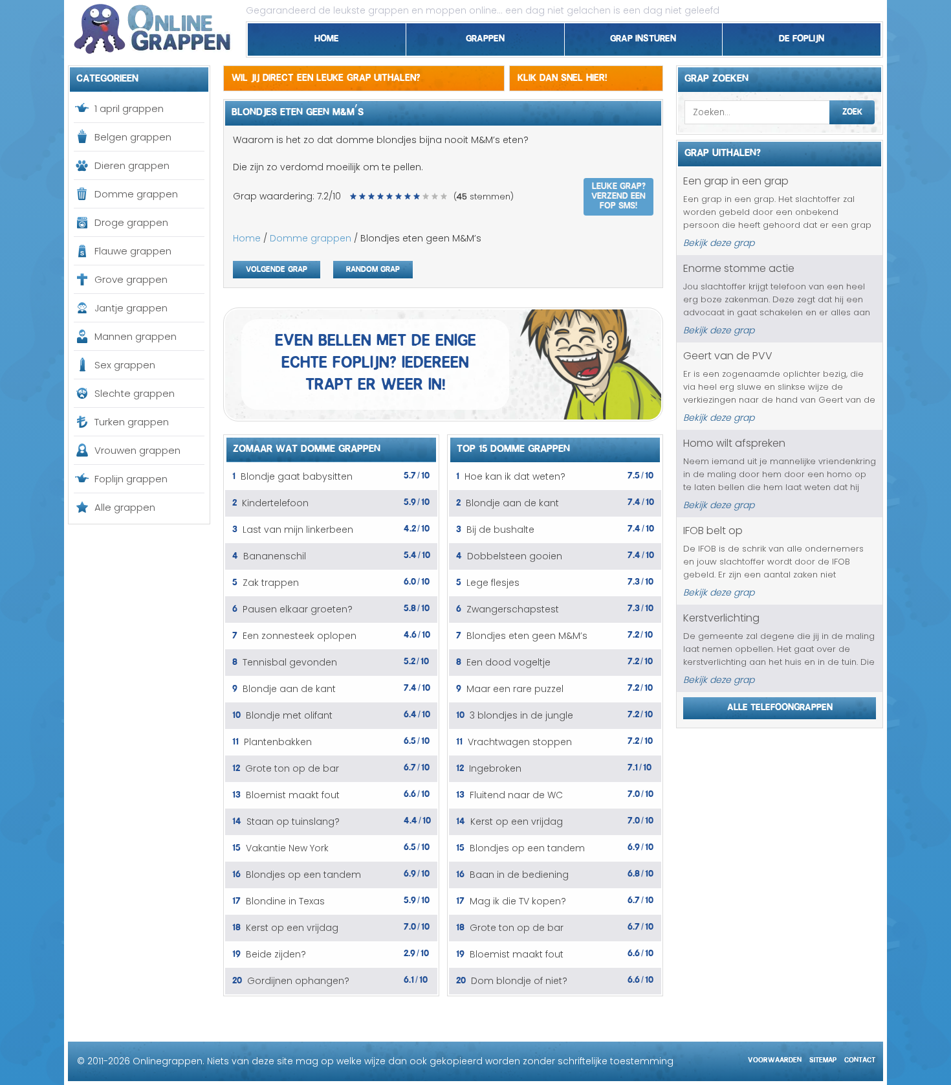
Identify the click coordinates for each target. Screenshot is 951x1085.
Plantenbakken (278, 741)
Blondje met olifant (289, 715)
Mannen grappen (135, 336)
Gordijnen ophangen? (298, 980)
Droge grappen (131, 222)
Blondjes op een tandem (303, 874)
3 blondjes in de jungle (521, 715)
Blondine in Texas (285, 901)
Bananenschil (274, 556)
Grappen (485, 36)
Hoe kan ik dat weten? (515, 476)
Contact (859, 1058)
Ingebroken (495, 768)
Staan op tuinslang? (293, 821)
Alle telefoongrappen (780, 705)
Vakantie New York (287, 848)
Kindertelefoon (275, 503)
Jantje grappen (131, 308)
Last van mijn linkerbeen (298, 529)
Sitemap (822, 1058)
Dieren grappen (131, 165)
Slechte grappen (134, 393)
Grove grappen (131, 279)
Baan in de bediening (519, 874)
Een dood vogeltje (508, 662)
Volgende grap (276, 268)
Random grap (373, 268)
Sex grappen (124, 365)
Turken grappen (131, 422)
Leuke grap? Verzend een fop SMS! (618, 194)
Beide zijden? (276, 954)
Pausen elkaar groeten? (298, 609)
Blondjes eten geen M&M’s (526, 635)
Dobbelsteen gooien (514, 556)
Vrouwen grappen (137, 450)
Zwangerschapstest (512, 609)
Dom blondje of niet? (519, 980)
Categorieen (107, 76)
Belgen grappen (132, 137)
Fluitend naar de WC (516, 795)
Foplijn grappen (131, 479)
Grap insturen (643, 36)
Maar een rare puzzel (514, 688)
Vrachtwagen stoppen (520, 741)
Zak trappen (271, 582)
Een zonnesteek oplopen (299, 635)
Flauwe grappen (132, 251)
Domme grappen (136, 194)
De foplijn (801, 36)
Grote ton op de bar (292, 768)
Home (326, 36)
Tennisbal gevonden (290, 662)
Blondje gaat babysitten (297, 476)
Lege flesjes (492, 582)
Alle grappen (124, 507)
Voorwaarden (775, 1058)
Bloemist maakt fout (293, 795)
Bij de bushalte (500, 529)
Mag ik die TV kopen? (518, 901)
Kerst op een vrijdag (292, 927)
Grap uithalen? (722, 151)
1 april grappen (129, 108)
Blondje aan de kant (289, 688)
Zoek (852, 110)
